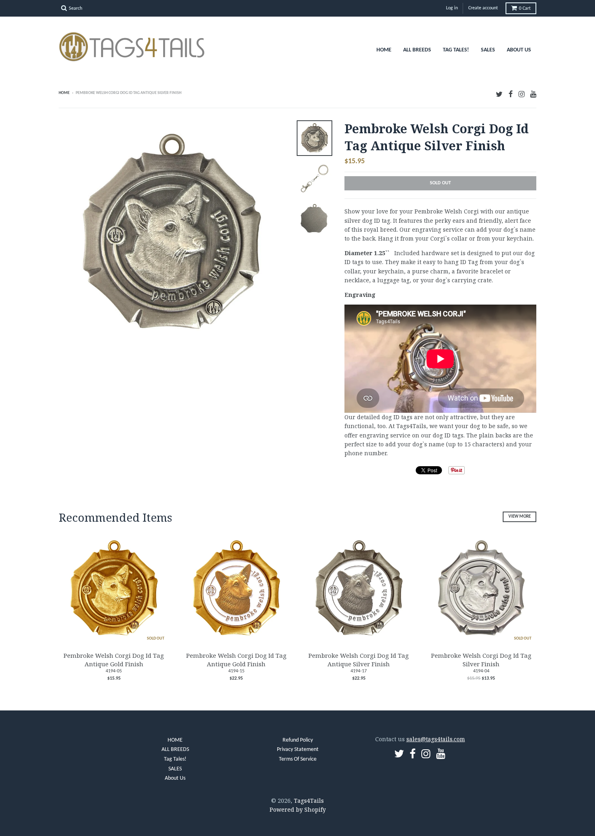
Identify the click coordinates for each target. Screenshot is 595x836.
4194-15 (236, 671)
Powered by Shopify (298, 809)
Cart (525, 8)
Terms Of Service (298, 759)
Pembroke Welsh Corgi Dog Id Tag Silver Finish (481, 659)
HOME (383, 50)
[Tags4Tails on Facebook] (510, 94)
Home (64, 93)
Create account (483, 8)
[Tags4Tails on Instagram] (521, 94)
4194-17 (359, 671)
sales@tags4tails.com (435, 739)
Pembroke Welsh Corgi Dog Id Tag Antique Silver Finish (358, 659)
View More (519, 516)
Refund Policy (298, 740)
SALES (488, 50)
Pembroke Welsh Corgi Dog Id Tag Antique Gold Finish (114, 659)
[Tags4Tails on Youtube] (533, 94)
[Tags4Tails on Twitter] (499, 94)
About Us (519, 50)
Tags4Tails (309, 800)
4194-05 (114, 671)
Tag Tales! (456, 50)
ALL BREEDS (417, 50)
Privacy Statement (298, 749)
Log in (452, 8)
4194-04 (481, 671)
